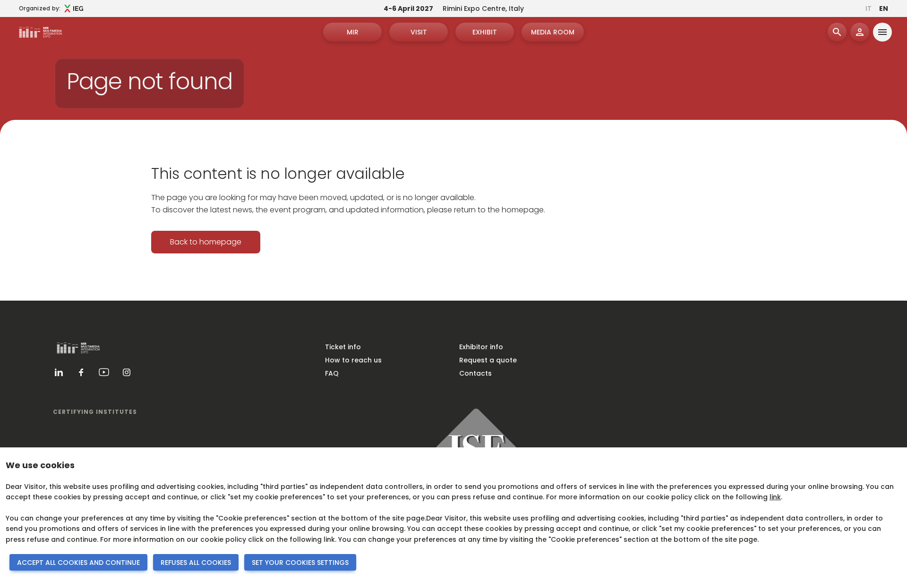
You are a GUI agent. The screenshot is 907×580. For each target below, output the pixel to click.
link (775, 497)
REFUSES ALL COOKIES (196, 562)
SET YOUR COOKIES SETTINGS (300, 562)
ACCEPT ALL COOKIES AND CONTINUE (78, 562)
